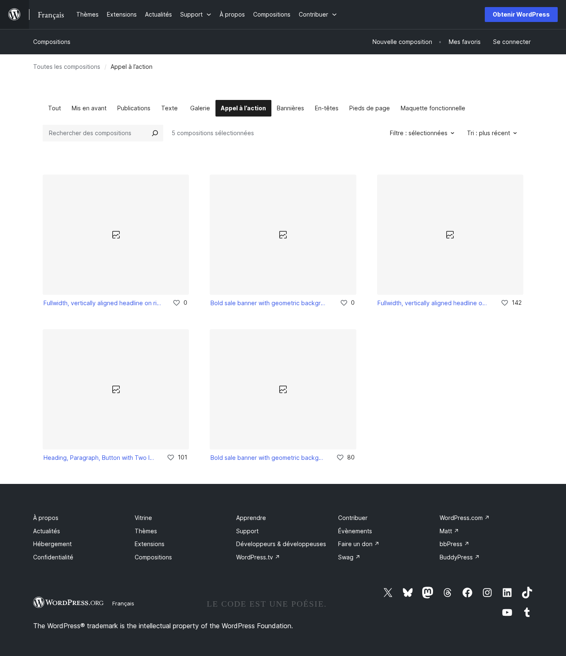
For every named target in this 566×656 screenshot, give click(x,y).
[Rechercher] (155, 133)
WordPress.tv (258, 557)
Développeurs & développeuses (281, 543)
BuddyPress (460, 557)
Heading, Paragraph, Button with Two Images (99, 457)
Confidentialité (53, 557)
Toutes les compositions (66, 66)
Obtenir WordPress (521, 14)
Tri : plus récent (488, 132)
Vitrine (143, 517)
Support (247, 531)
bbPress (454, 543)
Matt (449, 531)
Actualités (46, 531)
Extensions (149, 543)
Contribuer (353, 517)
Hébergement (52, 543)
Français (123, 603)
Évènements (355, 531)
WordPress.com (465, 517)
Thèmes (146, 531)
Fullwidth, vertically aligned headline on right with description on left (102, 302)
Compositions (51, 41)
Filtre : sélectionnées (418, 132)
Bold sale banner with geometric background (269, 302)
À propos (45, 517)
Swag (349, 557)
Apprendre (251, 517)
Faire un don (359, 543)
